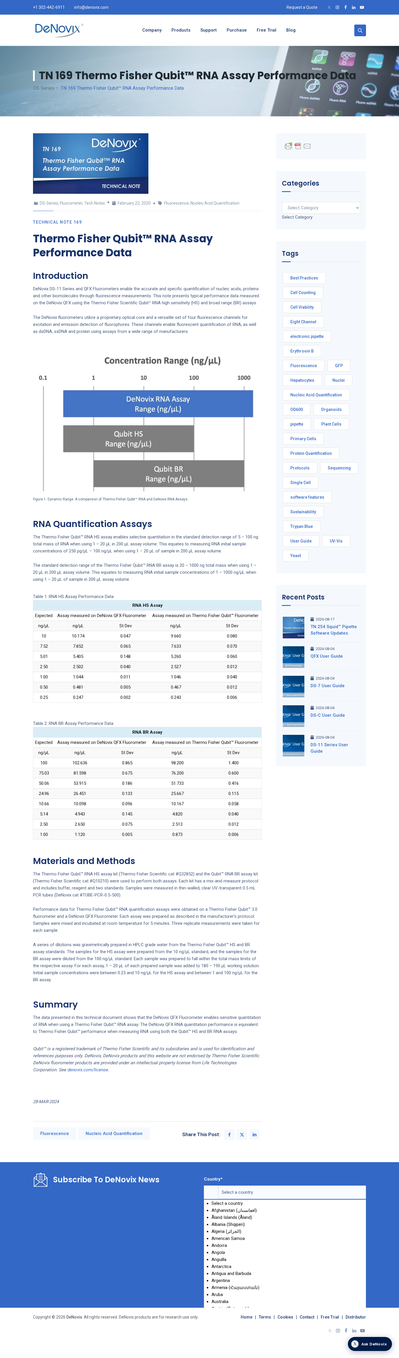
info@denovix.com (91, 7)
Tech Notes (94, 203)
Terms (265, 1317)
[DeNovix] (59, 30)
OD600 (296, 409)
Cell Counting (303, 292)
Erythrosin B (302, 351)
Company (152, 30)
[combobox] (297, 217)
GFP (339, 365)
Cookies (285, 1317)
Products (180, 30)
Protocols (300, 468)
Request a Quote (302, 7)
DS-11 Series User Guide (329, 748)
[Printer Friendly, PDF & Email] (298, 145)
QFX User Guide (326, 656)
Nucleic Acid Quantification (215, 203)
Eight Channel (303, 321)
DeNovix (73, 1317)
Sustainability (303, 511)
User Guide (301, 541)
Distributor (356, 1317)
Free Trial (330, 1317)
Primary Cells (303, 438)
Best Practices (304, 278)
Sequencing (339, 468)
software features (307, 497)
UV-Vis (336, 541)
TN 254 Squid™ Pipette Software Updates (333, 630)
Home (246, 1317)
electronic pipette (307, 336)
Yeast (295, 555)
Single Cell (300, 482)
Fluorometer (71, 203)
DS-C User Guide (327, 715)
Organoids (331, 409)
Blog (291, 30)
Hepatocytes (302, 380)
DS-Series (49, 203)
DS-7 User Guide (327, 685)
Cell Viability (302, 307)
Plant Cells (331, 424)
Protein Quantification (311, 453)
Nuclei (338, 380)
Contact (307, 1317)
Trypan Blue (301, 526)
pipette (296, 424)
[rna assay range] (147, 421)
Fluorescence (176, 203)
